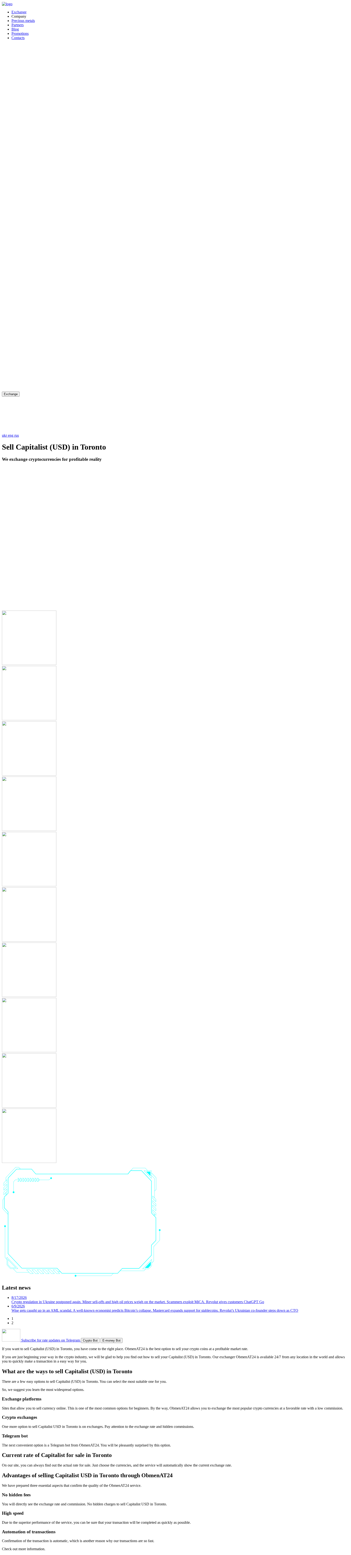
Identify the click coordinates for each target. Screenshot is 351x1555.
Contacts (18, 38)
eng (11, 435)
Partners (17, 25)
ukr (5, 435)
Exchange (19, 12)
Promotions (20, 33)
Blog (15, 29)
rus (16, 435)
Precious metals (23, 21)
